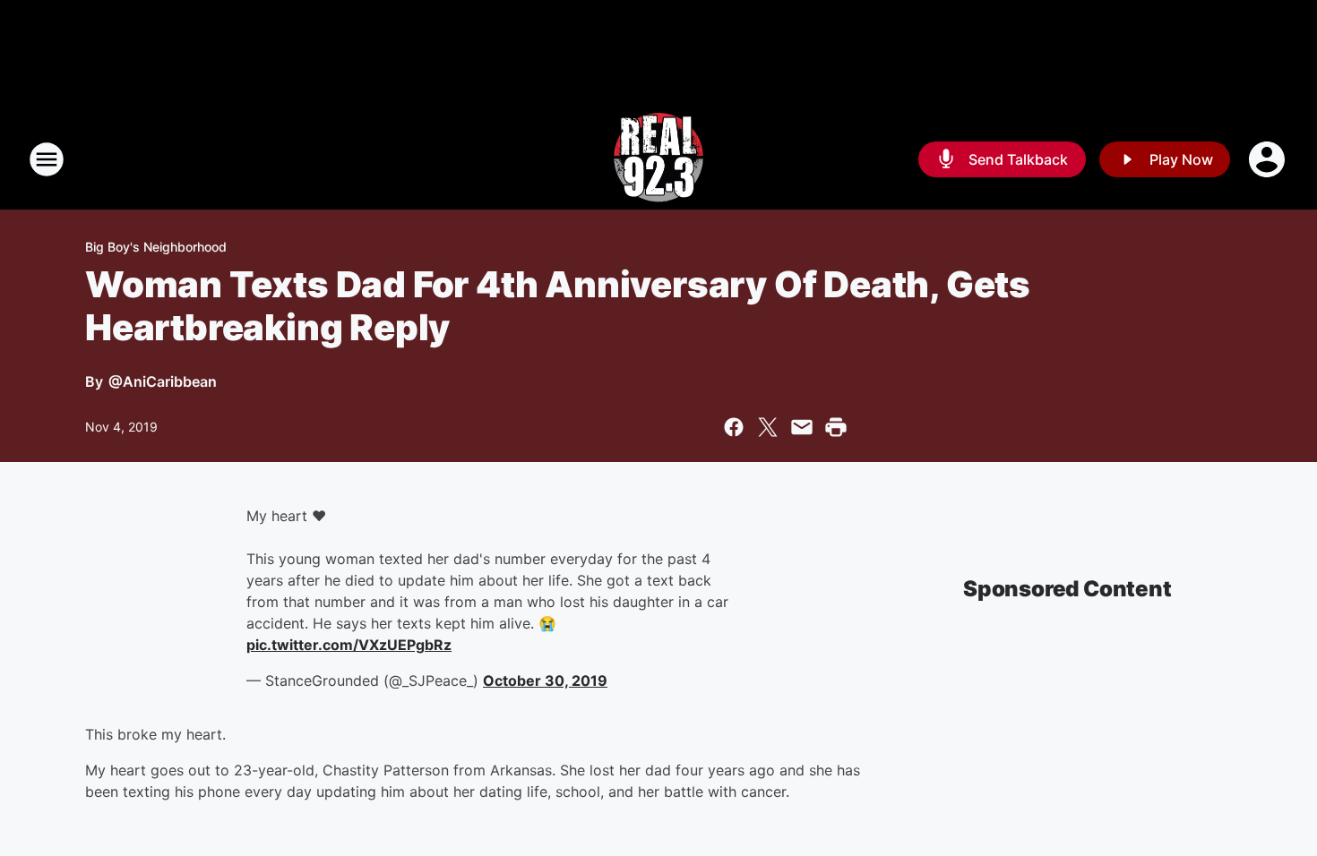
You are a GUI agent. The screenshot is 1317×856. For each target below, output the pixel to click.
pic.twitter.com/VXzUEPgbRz (349, 645)
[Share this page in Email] (801, 427)
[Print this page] (835, 427)
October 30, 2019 (545, 680)
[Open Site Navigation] (47, 159)
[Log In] (1268, 159)
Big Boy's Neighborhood (156, 246)
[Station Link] (658, 159)
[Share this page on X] (767, 427)
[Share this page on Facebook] (733, 427)
